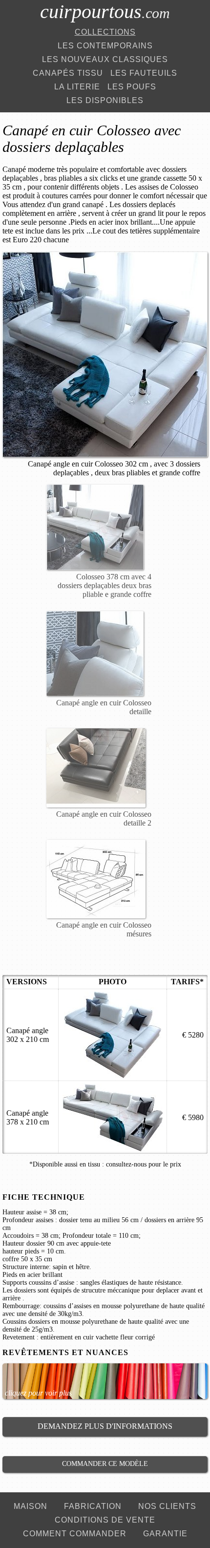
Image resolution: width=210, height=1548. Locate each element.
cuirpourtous (105, 11)
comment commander (74, 1533)
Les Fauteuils (143, 73)
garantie (165, 1533)
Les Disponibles (105, 100)
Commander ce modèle (105, 1463)
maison (30, 1506)
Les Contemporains (105, 46)
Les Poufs (131, 87)
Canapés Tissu (68, 73)
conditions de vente (105, 1520)
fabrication (93, 1506)
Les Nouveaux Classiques (105, 59)
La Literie (77, 87)
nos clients (167, 1506)
